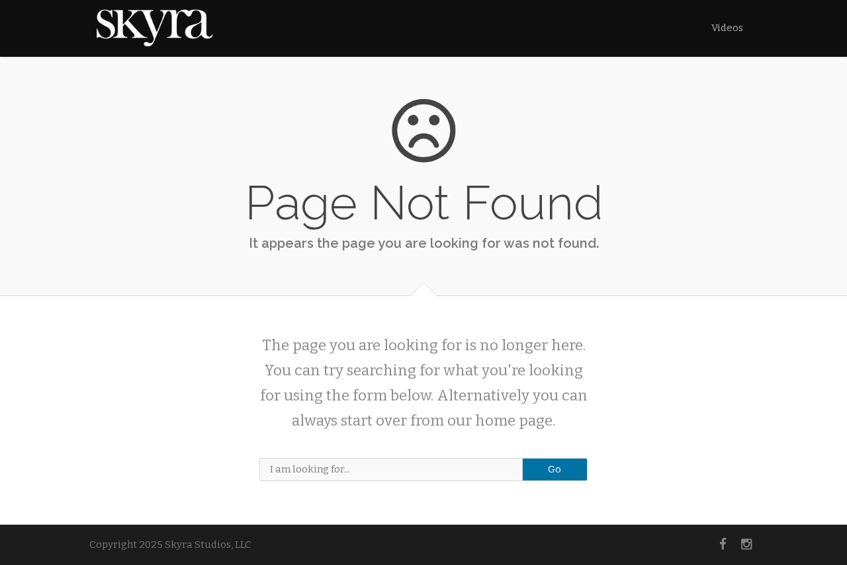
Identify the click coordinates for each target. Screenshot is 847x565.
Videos (727, 28)
